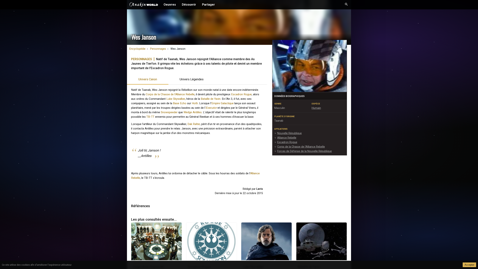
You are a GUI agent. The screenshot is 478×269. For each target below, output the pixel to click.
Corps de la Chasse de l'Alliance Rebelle (170, 94)
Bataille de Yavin (211, 99)
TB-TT (150, 116)
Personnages (158, 48)
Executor (211, 107)
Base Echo (179, 103)
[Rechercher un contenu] (346, 4)
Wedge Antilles (193, 112)
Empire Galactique (222, 103)
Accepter (469, 264)
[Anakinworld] (144, 5)
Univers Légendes (192, 79)
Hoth (195, 103)
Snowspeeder (169, 112)
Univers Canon (147, 79)
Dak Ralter (193, 124)
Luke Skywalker (175, 99)
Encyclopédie (137, 48)
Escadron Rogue (241, 94)
